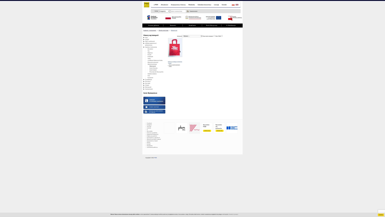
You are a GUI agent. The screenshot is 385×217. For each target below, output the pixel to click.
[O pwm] (155, 5)
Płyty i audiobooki (150, 41)
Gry (148, 51)
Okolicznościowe (163, 30)
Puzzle (149, 54)
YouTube (149, 126)
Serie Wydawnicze (150, 93)
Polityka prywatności (152, 136)
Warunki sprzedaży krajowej (154, 139)
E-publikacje (148, 79)
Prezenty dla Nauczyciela (156, 72)
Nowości (173, 25)
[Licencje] (216, 5)
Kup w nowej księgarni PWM (174, 65)
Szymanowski (149, 89)
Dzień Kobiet (153, 70)
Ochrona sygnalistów (152, 132)
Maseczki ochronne (153, 62)
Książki (147, 39)
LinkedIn (149, 128)
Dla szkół (147, 83)
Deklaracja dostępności (152, 134)
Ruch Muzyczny (211, 25)
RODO (148, 142)
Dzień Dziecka (153, 68)
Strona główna (153, 25)
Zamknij (381, 214)
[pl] (232, 5)
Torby (149, 58)
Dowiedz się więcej (233, 214)
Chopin (147, 85)
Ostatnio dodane (152, 74)
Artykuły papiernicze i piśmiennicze (151, 44)
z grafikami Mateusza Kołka (155, 60)
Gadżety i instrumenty (149, 30)
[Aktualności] (165, 5)
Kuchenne (150, 77)
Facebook (149, 123)
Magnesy (150, 53)
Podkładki (150, 56)
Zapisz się (207, 130)
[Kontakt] (224, 5)
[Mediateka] (191, 5)
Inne (149, 75)
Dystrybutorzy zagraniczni (153, 137)
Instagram (149, 124)
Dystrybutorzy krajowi (152, 140)
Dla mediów (149, 131)
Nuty (146, 37)
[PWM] (146, 5)
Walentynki (174, 30)
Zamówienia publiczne (152, 147)
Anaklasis (192, 25)
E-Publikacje (231, 25)
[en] (238, 5)
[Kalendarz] (204, 5)
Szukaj (188, 11)
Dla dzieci (150, 49)
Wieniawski (148, 87)
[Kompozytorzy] (178, 5)
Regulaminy (150, 145)
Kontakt (149, 144)
